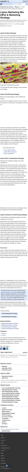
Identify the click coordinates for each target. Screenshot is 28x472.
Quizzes (2, 455)
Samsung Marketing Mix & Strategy (11, 393)
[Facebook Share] (1, 349)
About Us (25, 352)
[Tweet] (4, 349)
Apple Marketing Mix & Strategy (10, 396)
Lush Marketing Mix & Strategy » (9, 316)
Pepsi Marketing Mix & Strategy (10, 402)
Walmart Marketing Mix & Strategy (10, 395)
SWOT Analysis (6, 411)
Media (2, 453)
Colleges (3, 450)
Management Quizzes (7, 376)
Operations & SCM (6, 368)
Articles (4, 422)
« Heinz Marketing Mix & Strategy (9, 313)
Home (2, 435)
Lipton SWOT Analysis (9, 150)
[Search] (26, 4)
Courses (25, 1)
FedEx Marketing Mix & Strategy (10, 391)
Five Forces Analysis (7, 416)
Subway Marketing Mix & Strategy (10, 328)
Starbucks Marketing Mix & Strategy (11, 400)
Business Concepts (7, 409)
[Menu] (1, 4)
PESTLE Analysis (6, 415)
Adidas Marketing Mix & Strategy (9, 323)
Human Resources (7, 369)
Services (3, 335)
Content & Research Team (7, 292)
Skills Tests (5, 378)
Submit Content (6, 430)
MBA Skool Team (11, 23)
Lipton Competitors (9, 153)
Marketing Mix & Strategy (8, 413)
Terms (2, 442)
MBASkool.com (7, 468)
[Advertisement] (14, 29)
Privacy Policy (4, 445)
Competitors (5, 418)
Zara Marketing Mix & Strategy (9, 326)
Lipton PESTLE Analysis (10, 151)
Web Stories (3, 463)
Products (3, 333)
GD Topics (4, 423)
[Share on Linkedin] (7, 349)
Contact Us (3, 440)
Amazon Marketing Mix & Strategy (10, 398)
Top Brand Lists (6, 420)
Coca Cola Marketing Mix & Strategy (11, 388)
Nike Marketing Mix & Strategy (9, 389)
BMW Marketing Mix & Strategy (9, 325)
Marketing (4, 366)
